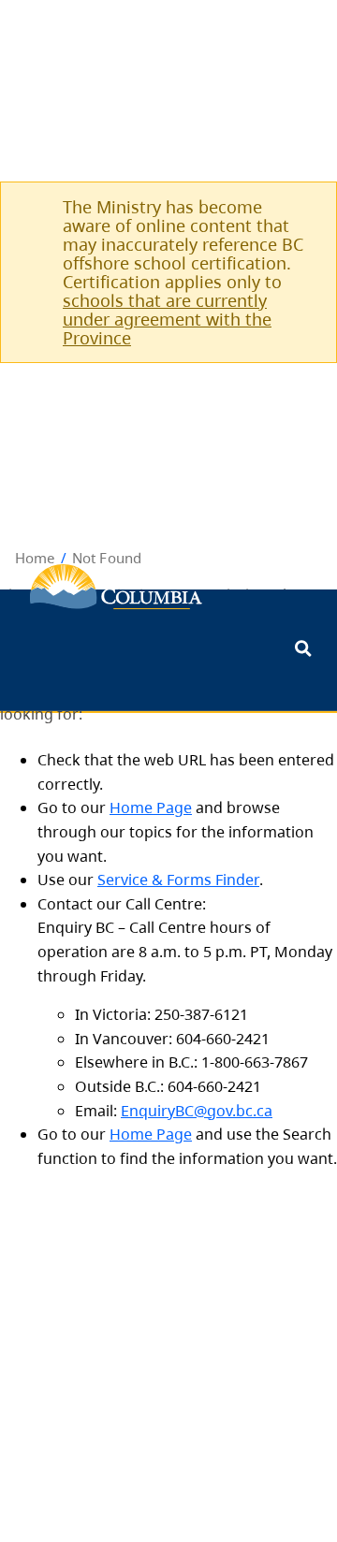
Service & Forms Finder (178, 879)
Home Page (151, 807)
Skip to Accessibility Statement (7, 675)
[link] (300, 206)
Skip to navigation (7, 665)
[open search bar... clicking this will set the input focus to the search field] (303, 650)
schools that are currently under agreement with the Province (167, 319)
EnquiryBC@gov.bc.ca (196, 1110)
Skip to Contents (7, 665)
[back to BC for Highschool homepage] (116, 586)
